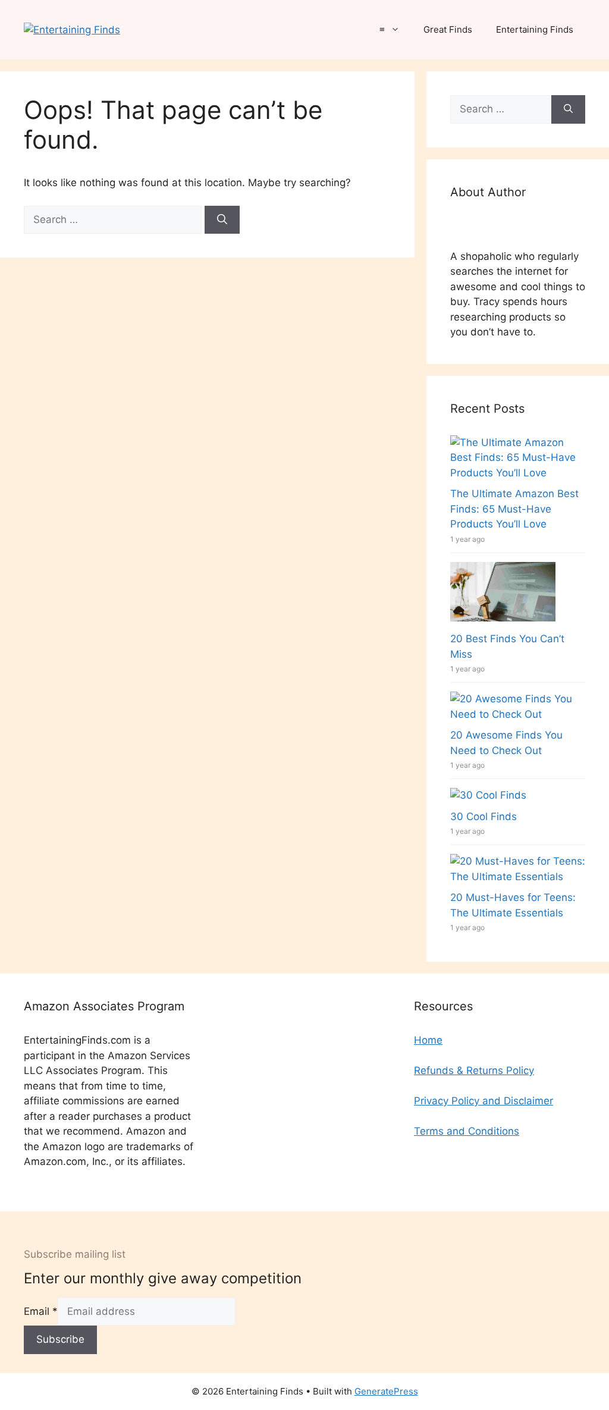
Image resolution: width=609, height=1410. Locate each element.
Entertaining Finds (534, 29)
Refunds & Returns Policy (474, 1070)
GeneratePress (386, 1391)
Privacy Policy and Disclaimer (483, 1101)
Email (41, 1311)
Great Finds (447, 29)
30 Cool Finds (483, 816)
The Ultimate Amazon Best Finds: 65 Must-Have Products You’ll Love (514, 509)
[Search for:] (114, 219)
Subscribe (60, 1339)
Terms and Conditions (466, 1131)
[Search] (222, 220)
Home (428, 1040)
